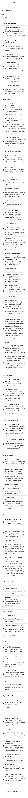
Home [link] (2, 10)
